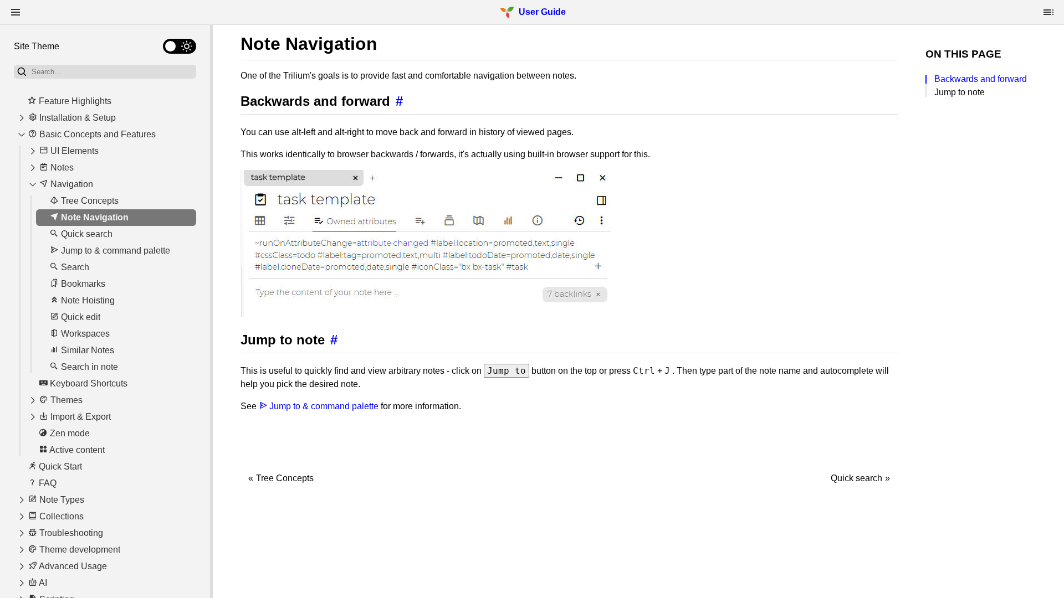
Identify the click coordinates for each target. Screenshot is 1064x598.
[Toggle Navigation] (15, 12)
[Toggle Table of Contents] (1048, 12)
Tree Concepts (285, 478)
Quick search (856, 478)
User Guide (542, 12)
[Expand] (21, 118)
